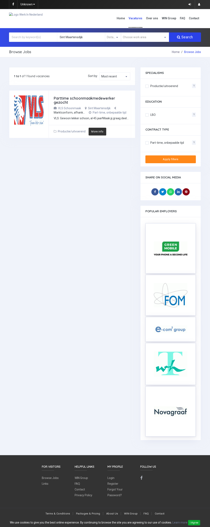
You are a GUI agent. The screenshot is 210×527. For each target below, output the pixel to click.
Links (45, 483)
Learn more (179, 522)
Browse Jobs (50, 478)
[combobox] (113, 37)
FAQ (182, 18)
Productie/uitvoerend (71, 131)
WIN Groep (169, 18)
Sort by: (93, 76)
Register (112, 483)
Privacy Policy (83, 495)
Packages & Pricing (88, 513)
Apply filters (170, 159)
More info (97, 131)
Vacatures (135, 18)
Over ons (152, 18)
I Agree (194, 522)
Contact (194, 18)
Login (110, 478)
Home (121, 18)
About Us (112, 513)
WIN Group (81, 478)
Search (187, 37)
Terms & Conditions (58, 513)
